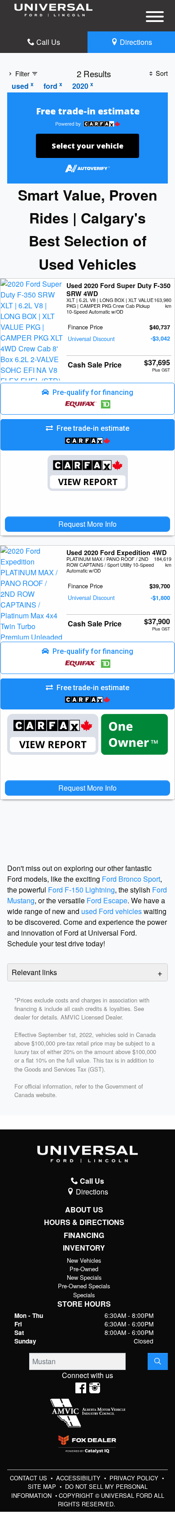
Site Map (43, 1486)
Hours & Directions (84, 1222)
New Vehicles (84, 1260)
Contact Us (29, 1478)
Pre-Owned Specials (84, 1286)
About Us (84, 1210)
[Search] (158, 1361)
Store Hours (84, 1304)
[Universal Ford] (53, 9)
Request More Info (87, 524)
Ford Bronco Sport (131, 879)
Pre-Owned (84, 1269)
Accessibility (79, 1478)
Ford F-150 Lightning (81, 889)
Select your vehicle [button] (87, 146)
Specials (84, 1295)
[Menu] (155, 17)
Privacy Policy (134, 1478)
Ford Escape (107, 900)
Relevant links (34, 972)
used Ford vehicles (111, 911)
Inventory (84, 1248)
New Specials (84, 1277)
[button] (87, 399)
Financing (84, 1235)
